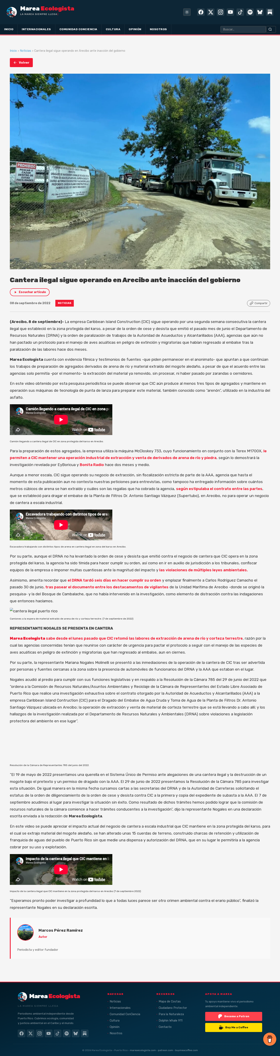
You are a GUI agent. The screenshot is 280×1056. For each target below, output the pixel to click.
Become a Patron (236, 1016)
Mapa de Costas (170, 1001)
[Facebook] (201, 12)
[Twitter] (210, 12)
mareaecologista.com (143, 1050)
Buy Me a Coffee (236, 1027)
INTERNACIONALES (36, 29)
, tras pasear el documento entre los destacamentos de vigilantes (105, 587)
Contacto (165, 1027)
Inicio (13, 51)
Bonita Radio (92, 465)
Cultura (115, 1020)
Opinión (115, 1027)
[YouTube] (230, 12)
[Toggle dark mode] (187, 12)
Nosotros (116, 1033)
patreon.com (165, 1050)
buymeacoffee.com (186, 1050)
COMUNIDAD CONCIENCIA (78, 29)
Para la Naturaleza (171, 1014)
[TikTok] (240, 12)
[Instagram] (220, 12)
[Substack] (269, 12)
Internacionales (120, 1008)
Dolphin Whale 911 (170, 1020)
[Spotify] (250, 12)
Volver (24, 62)
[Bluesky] (260, 12)
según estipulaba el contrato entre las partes (219, 489)
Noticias (25, 51)
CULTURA (113, 29)
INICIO (8, 29)
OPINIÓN (135, 29)
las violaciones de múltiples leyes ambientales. (203, 570)
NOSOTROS (158, 29)
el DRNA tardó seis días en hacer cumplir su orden (114, 580)
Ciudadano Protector (173, 1008)
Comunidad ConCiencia (125, 1014)
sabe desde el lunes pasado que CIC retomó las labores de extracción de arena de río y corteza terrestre (126, 638)
